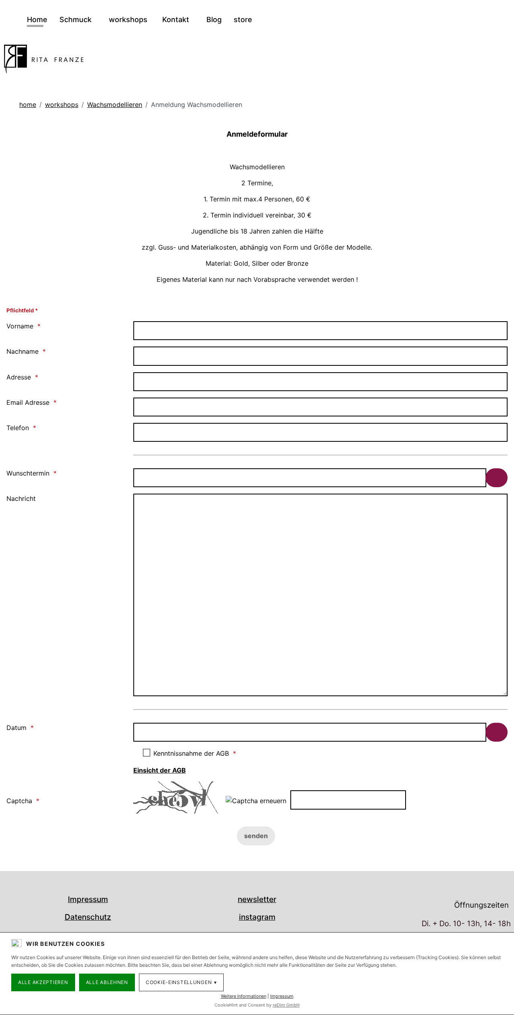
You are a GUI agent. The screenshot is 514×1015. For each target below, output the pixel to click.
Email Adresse (27, 402)
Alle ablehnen (107, 982)
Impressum (88, 899)
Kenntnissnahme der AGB (191, 753)
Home (37, 19)
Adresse (18, 377)
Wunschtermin (27, 473)
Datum (16, 728)
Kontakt (176, 19)
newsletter (257, 899)
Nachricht (21, 498)
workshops (128, 19)
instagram (257, 917)
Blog (214, 19)
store (243, 19)
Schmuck (76, 19)
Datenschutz (88, 917)
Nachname (22, 351)
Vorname (19, 326)
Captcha (19, 801)
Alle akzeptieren (43, 982)
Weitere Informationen (243, 996)
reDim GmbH (286, 1005)
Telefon (17, 428)
